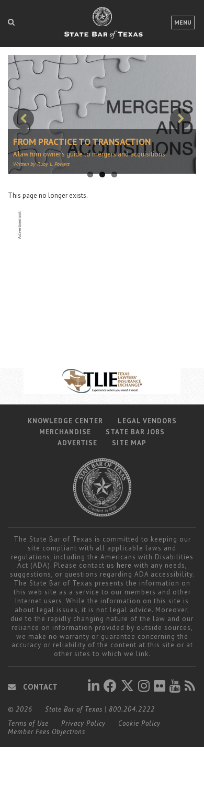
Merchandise (65, 431)
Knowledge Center (65, 420)
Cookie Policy (139, 723)
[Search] (11, 22)
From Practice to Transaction (82, 142)
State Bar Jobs (135, 431)
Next (180, 118)
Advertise (77, 442)
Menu (182, 22)
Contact (39, 687)
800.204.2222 (132, 709)
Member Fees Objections (46, 731)
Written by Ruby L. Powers (41, 164)
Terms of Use (28, 723)
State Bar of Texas (74, 709)
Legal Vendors (147, 420)
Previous (23, 118)
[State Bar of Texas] (102, 27)
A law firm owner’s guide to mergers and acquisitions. (90, 154)
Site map (129, 442)
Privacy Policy (83, 723)
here (124, 565)
